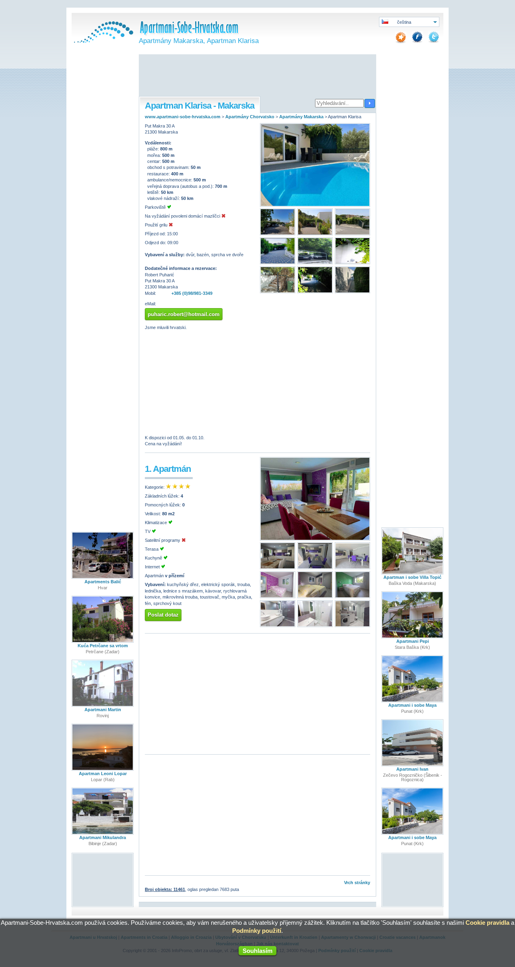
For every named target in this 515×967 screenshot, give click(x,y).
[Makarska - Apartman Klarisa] (315, 205)
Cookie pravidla (487, 922)
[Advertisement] (257, 76)
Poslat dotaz (163, 615)
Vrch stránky (357, 882)
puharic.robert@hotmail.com (184, 314)
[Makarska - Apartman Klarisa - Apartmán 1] (315, 539)
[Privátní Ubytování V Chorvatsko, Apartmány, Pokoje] (103, 41)
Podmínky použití (256, 930)
